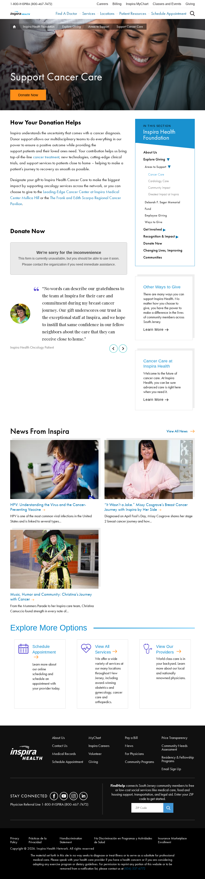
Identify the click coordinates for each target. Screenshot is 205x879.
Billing (117, 4)
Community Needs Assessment (174, 747)
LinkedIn (83, 796)
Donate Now (28, 95)
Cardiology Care (158, 181)
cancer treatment (46, 156)
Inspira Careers (98, 746)
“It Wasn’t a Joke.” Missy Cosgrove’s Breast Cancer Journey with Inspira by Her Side (146, 507)
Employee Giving (156, 215)
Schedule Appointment (168, 13)
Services (88, 13)
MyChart (94, 738)
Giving (190, 4)
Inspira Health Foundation (39, 26)
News (129, 746)
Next (123, 348)
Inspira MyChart (137, 4)
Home (13, 27)
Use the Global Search (192, 13)
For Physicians (134, 754)
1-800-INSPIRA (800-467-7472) (31, 4)
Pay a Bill (131, 738)
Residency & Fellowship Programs (178, 759)
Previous (113, 348)
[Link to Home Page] (31, 753)
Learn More (153, 330)
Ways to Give (153, 222)
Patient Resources (132, 13)
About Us (150, 152)
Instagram (73, 796)
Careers (102, 4)
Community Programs (139, 762)
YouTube (64, 796)
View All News (177, 431)
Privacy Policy (14, 840)
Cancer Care (156, 174)
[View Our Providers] (148, 649)
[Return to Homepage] (20, 13)
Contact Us (59, 746)
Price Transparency (174, 738)
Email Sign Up (171, 769)
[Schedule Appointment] (23, 649)
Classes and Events (167, 4)
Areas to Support (98, 26)
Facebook (54, 796)
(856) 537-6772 (134, 868)
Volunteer (94, 754)
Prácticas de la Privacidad (37, 840)
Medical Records (64, 754)
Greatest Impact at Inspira (163, 194)
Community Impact (159, 187)
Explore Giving (71, 26)
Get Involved (152, 229)
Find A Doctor (66, 13)
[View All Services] (86, 649)
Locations (107, 13)
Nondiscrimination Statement (71, 840)
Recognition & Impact (159, 236)
